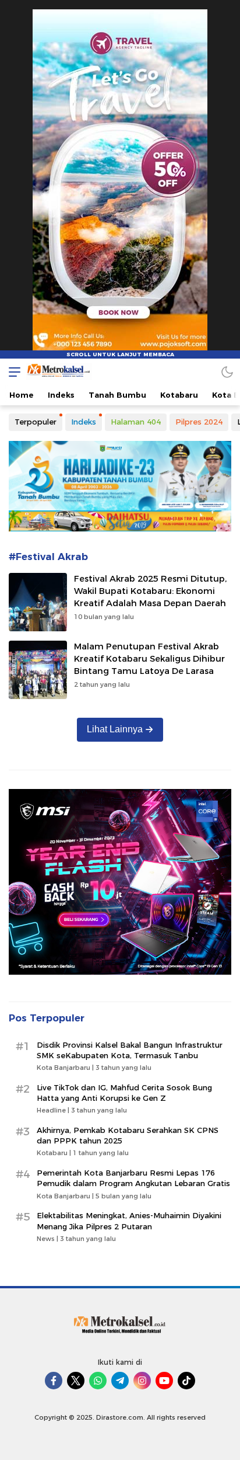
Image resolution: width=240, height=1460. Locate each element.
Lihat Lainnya (115, 729)
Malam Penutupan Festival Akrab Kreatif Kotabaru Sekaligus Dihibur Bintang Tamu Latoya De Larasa (149, 658)
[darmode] (227, 372)
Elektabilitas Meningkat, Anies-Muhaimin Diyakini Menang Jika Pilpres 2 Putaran (129, 1220)
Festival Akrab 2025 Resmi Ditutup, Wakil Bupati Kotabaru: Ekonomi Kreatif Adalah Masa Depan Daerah (150, 591)
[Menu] (11, 372)
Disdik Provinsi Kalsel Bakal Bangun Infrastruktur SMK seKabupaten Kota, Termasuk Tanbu (130, 1050)
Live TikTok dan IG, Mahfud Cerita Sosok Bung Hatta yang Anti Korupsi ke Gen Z (124, 1093)
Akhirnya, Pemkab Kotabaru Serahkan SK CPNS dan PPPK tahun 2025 (127, 1135)
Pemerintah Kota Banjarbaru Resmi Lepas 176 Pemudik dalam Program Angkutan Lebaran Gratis (133, 1178)
